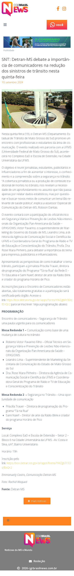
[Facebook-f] (58, 8)
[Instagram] (64, 8)
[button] (37, 501)
